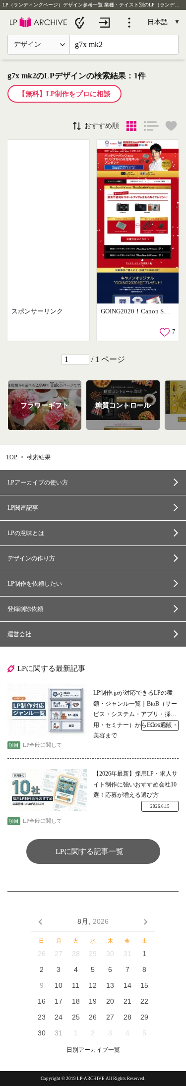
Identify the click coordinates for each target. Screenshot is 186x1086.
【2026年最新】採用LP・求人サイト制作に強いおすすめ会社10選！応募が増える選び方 (135, 784)
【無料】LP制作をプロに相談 (64, 94)
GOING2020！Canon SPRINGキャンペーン (137, 311)
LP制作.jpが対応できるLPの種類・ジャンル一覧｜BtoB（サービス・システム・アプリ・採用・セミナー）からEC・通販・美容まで (135, 704)
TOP (11, 457)
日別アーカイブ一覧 (93, 1050)
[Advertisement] (48, 221)
